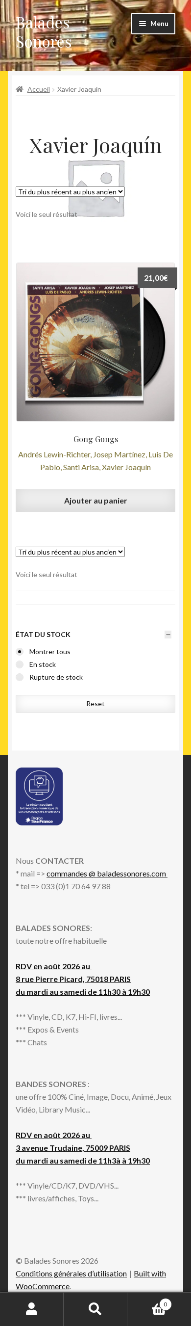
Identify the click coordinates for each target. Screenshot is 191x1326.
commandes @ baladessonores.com (107, 873)
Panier (147, 1301)
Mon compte (32, 1309)
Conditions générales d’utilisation (71, 1273)
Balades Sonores (44, 31)
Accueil (38, 89)
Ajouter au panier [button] (95, 500)
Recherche (95, 1309)
